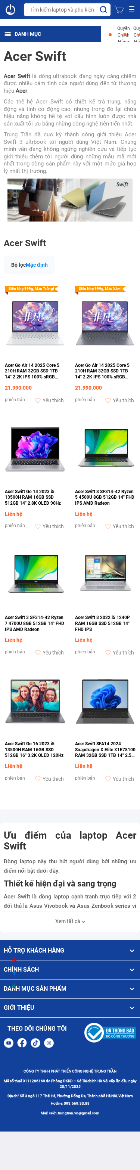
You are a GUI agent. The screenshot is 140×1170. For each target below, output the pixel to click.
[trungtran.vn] (11, 9)
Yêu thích (53, 400)
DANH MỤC (28, 34)
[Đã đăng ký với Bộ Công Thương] (110, 1033)
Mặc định (37, 265)
